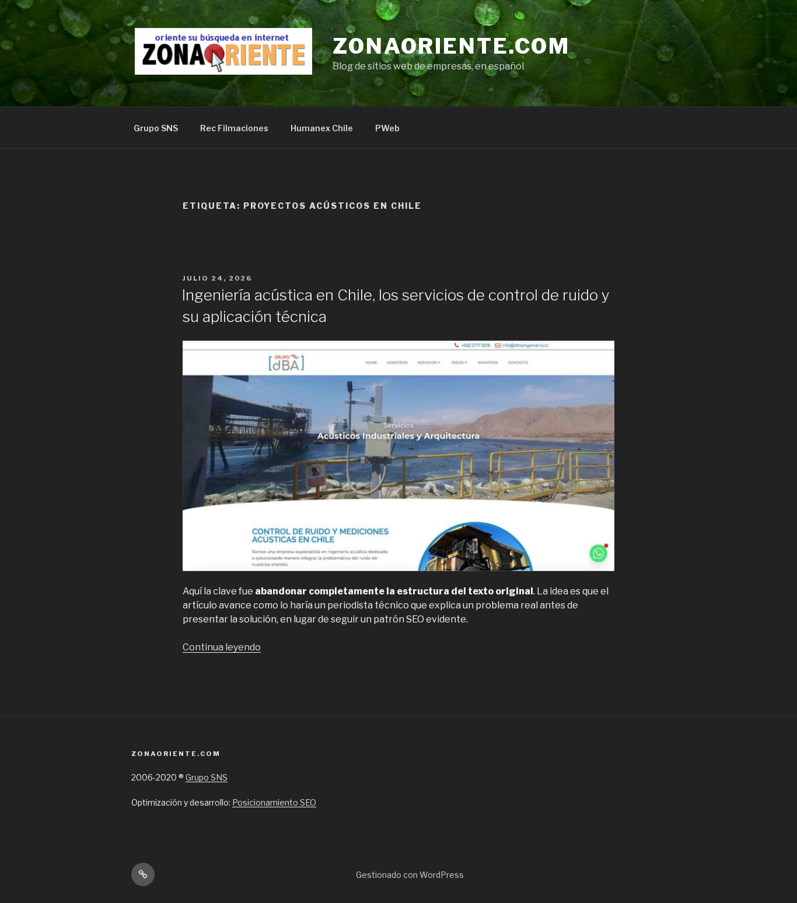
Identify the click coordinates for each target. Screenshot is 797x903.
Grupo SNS (156, 128)
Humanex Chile (322, 128)
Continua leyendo (222, 647)
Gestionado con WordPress (410, 875)
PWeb (387, 128)
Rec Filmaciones (234, 128)
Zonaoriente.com (451, 46)
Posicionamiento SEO (274, 802)
